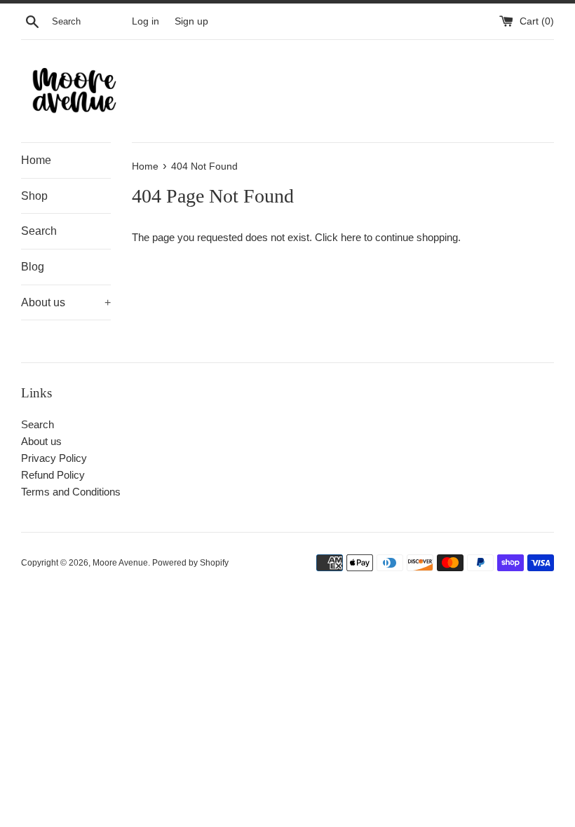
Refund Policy (53, 475)
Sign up (191, 21)
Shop (34, 196)
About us (66, 302)
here (351, 237)
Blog (32, 267)
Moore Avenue (120, 563)
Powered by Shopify (190, 563)
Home (36, 160)
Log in (145, 21)
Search (39, 231)
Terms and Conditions (71, 492)
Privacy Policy (54, 458)
